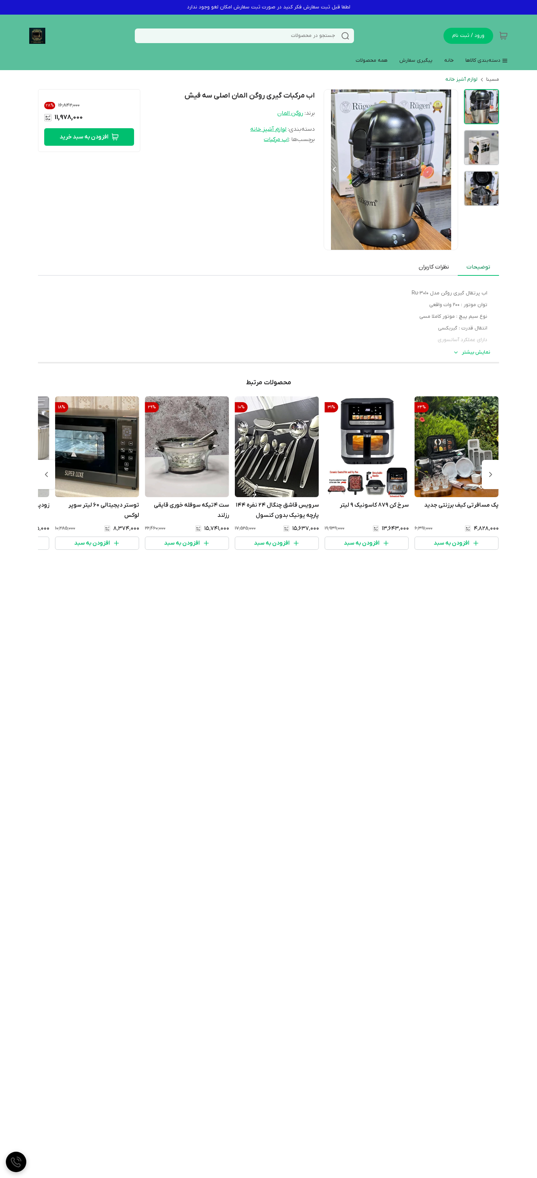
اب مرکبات (276, 139)
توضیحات (478, 267)
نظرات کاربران (434, 267)
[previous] (490, 474)
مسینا (492, 79)
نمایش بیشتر (476, 352)
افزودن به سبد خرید (84, 137)
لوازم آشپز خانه (461, 79)
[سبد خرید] (503, 35)
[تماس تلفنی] (16, 1162)
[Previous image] (334, 169)
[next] (46, 474)
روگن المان (290, 113)
